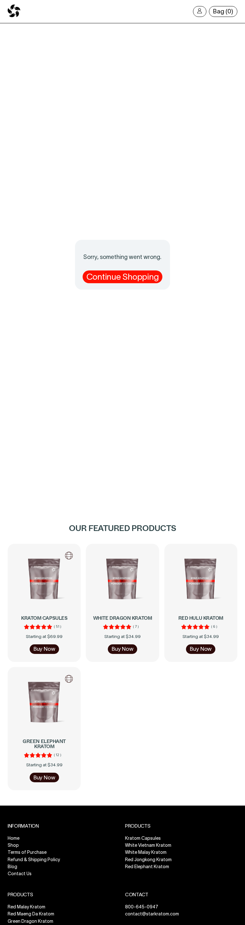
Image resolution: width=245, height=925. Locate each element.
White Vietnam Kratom (148, 845)
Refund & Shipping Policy (34, 859)
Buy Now (44, 649)
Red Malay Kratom (26, 906)
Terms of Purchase (27, 852)
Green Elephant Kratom (44, 744)
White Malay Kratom (146, 852)
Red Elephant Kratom (147, 866)
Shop (13, 845)
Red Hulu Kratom (200, 618)
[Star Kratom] (14, 16)
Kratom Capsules (44, 618)
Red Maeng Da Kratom (31, 913)
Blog (12, 866)
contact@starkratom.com (152, 913)
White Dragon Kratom (122, 618)
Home (13, 838)
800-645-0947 (141, 906)
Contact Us (20, 873)
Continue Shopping (122, 276)
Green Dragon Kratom (30, 921)
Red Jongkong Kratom (148, 859)
